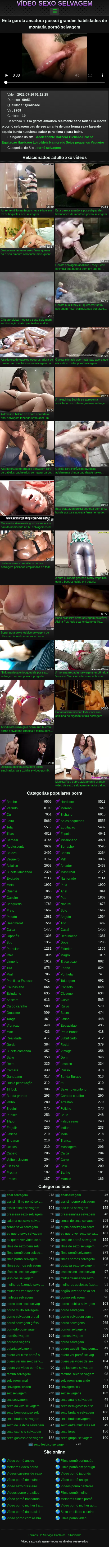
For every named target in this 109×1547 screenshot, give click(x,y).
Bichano (75, 137)
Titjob (11, 1121)
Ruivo (65, 1006)
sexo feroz (68, 1432)
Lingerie (13, 962)
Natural (66, 904)
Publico (12, 1115)
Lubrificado (69, 1038)
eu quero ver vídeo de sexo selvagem (25, 1240)
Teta (10, 827)
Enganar (13, 1140)
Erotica (12, 1179)
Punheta (67, 974)
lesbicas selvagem (20, 1278)
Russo (65, 1070)
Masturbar (68, 872)
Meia (44, 142)
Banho (65, 1172)
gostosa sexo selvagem (77, 1265)
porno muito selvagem (23, 1310)
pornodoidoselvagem (22, 1329)
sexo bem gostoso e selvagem (79, 1406)
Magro (65, 955)
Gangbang (14, 1077)
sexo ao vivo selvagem (23, 1406)
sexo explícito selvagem (24, 1432)
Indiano (66, 1128)
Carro (65, 1160)
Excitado (13, 878)
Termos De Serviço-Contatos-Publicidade (54, 1535)
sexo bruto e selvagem (23, 1419)
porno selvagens (73, 1323)
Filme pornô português (77, 1461)
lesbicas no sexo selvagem (79, 1272)
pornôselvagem (18, 1336)
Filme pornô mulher (75, 1493)
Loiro (36, 142)
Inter (10, 955)
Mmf (10, 974)
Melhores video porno (22, 1467)
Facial (65, 1045)
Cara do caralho (72, 1096)
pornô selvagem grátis (23, 1323)
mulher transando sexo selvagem (79, 1278)
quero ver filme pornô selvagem (25, 1355)
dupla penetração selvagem (79, 1227)
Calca (11, 930)
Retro (11, 1064)
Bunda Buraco (71, 1077)
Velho (11, 1102)
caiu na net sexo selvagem (25, 1221)
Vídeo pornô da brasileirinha (25, 1512)
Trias (10, 834)
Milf (63, 859)
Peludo (12, 917)
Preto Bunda (70, 1032)
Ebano (65, 968)
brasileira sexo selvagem (25, 1214)
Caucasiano (15, 987)
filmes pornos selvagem (78, 1259)
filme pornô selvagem (76, 1253)
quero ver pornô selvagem (79, 1355)
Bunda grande (17, 1096)
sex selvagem (16, 1393)
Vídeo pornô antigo (20, 1461)
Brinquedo (14, 904)
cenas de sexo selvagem (78, 1221)
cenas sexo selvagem (22, 1227)
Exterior (66, 949)
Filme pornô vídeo (74, 1518)
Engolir (12, 1128)
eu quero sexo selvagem (24, 1233)
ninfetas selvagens (20, 1297)
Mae (10, 1032)
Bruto (64, 1115)
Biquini (12, 1109)
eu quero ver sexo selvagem (79, 1233)
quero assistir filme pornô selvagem (79, 1348)
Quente (12, 891)
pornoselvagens (18, 1342)
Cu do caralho (17, 1006)
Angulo (66, 917)
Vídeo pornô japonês (76, 1473)
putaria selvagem (19, 1348)
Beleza (12, 853)
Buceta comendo (19, 1051)
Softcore (13, 1000)
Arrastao (67, 1102)
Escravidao (69, 1025)
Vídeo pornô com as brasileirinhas (25, 1518)
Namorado (57, 142)
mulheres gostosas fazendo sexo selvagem (79, 1285)
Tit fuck (12, 1089)
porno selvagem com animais (79, 1317)
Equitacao (9, 142)
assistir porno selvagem (78, 1201)
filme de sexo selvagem (77, 1246)
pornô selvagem (49, 148)
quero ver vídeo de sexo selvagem (79, 1361)
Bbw (64, 1166)
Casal (65, 930)
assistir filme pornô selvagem (25, 1201)
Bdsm (65, 1013)
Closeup (67, 993)
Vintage (66, 1051)
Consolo (67, 987)
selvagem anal (17, 1380)
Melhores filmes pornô (77, 1499)
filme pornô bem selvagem (25, 1253)
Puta (64, 885)
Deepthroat (15, 923)
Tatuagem (68, 981)
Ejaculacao (69, 962)
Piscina (12, 1172)
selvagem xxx (70, 1387)
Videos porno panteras (77, 1486)
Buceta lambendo (19, 872)
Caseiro (12, 898)
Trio (63, 923)
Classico (13, 1166)
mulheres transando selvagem (25, 1291)
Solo (64, 910)
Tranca (66, 1140)
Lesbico (66, 1064)
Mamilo (66, 1179)
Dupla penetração (20, 1083)
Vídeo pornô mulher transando (25, 1505)
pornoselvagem (72, 1336)
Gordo (11, 1045)
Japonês (13, 936)
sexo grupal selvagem (76, 1438)
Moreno (66, 808)
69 (62, 1083)
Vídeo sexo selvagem (55, 3)
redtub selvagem (19, 1374)
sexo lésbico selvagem (50, 1444)
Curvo (65, 1000)
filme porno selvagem (22, 1259)
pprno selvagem (72, 1342)
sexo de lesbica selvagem (25, 1425)
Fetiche (66, 1109)
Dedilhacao (69, 936)
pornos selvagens (73, 1329)
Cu (9, 815)
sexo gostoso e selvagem (25, 1438)
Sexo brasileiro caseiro (77, 1512)
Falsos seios (70, 1121)
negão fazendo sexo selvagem (79, 1291)
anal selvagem (17, 1195)
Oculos (12, 1147)
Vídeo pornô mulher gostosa (79, 1505)
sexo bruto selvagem (75, 1419)
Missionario (69, 840)
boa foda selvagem (74, 1208)
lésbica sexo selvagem (23, 1272)
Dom (64, 1057)
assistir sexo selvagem (23, 1208)
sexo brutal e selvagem (77, 1412)
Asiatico (12, 866)
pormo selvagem (73, 1297)
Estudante (14, 993)
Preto (10, 910)
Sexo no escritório (74, 1089)
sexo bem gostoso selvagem (25, 1412)
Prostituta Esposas (20, 981)
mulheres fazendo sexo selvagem (25, 1285)
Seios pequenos (78, 142)
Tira (9, 968)
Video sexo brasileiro (22, 1486)
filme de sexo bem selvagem (25, 1246)
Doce (64, 942)
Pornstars (13, 949)
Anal (64, 891)
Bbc (9, 942)
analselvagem (71, 1195)
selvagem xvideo (19, 1387)
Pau (63, 898)
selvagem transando (75, 1380)
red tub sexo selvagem (77, 1368)
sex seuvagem (17, 1400)
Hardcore (25, 142)
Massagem (68, 1147)
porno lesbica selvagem (78, 1304)
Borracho (67, 846)
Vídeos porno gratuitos (23, 1493)
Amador (66, 866)
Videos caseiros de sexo (24, 1473)
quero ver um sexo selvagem (25, 1361)
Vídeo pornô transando (23, 1499)
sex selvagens (71, 1393)
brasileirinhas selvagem (78, 1214)
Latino (65, 1019)
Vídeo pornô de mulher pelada (25, 1480)
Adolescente (45, 137)
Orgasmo (13, 1013)
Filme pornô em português (79, 1467)
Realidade (14, 1038)
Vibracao (13, 1025)
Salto (10, 1057)
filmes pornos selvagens (24, 1265)
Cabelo (12, 1153)
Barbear (62, 137)
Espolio (66, 834)
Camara (12, 1070)
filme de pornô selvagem (78, 1240)
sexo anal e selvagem (76, 1400)
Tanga (11, 1019)
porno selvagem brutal (23, 1317)
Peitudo (12, 808)
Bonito (65, 853)
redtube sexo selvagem (77, 1374)
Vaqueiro (97, 142)
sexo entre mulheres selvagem (79, 1425)
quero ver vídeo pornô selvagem (25, 1368)
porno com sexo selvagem (25, 1304)
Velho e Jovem (17, 1160)
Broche (87, 137)
